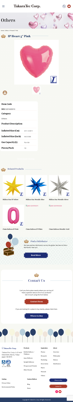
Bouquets (44, 356)
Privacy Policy (6, 383)
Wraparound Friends (30, 366)
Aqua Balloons (28, 358)
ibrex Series (44, 364)
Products (26, 348)
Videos (43, 375)
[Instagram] (56, 391)
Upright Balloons (29, 362)
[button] (64, 6)
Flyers (43, 368)
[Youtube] (60, 391)
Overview (56, 352)
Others (8, 20)
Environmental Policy (8, 387)
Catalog (4, 379)
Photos (43, 352)
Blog (28, 384)
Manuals (43, 371)
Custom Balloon (32, 379)
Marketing (44, 360)
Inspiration (44, 348)
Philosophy (56, 356)
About (55, 348)
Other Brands (28, 370)
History (55, 360)
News (29, 388)
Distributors (57, 364)
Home (2, 30)
